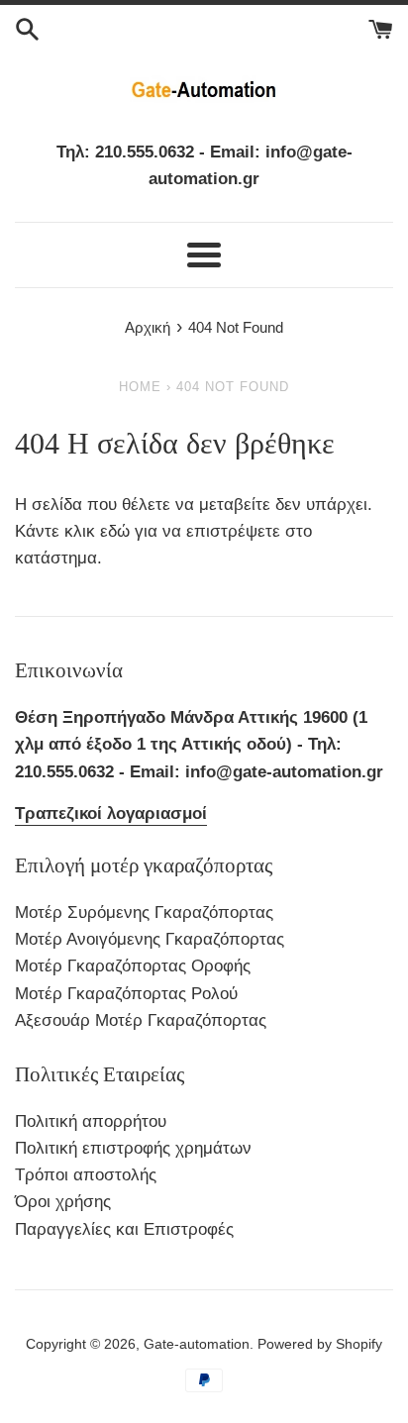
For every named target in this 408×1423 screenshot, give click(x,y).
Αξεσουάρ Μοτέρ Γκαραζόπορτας (140, 1020)
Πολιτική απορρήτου (90, 1121)
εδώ (117, 531)
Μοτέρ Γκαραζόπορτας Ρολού (126, 993)
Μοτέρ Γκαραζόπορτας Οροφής (133, 966)
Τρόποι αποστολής (85, 1175)
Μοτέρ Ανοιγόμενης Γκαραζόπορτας (149, 939)
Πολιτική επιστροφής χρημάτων (133, 1148)
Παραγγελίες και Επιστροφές (124, 1229)
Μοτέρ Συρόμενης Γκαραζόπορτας (144, 912)
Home (140, 386)
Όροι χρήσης (63, 1201)
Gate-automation (197, 1344)
